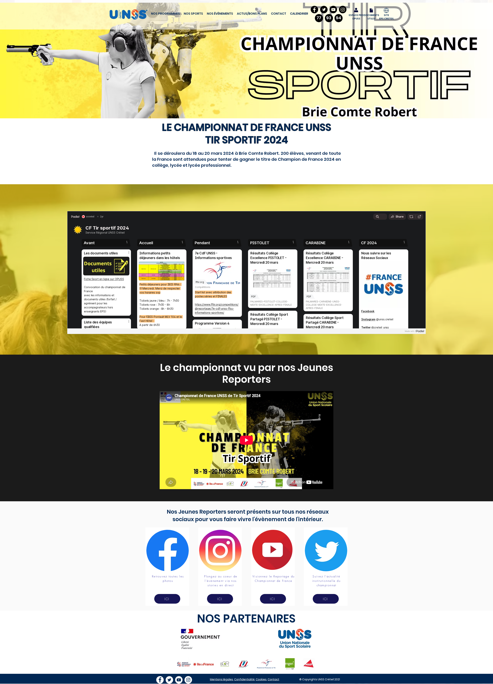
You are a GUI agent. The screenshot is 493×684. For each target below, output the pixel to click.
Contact (273, 679)
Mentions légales (221, 679)
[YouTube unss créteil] (179, 680)
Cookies (261, 679)
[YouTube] (333, 9)
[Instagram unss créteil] (188, 680)
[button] (165, 14)
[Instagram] (342, 9)
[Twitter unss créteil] (169, 680)
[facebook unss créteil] (160, 680)
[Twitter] (324, 9)
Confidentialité (244, 679)
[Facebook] (314, 9)
